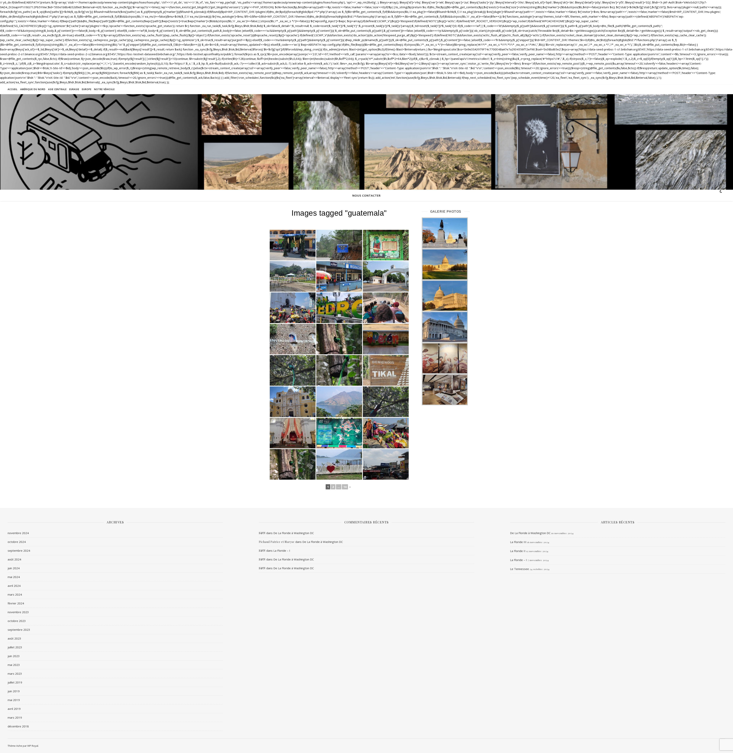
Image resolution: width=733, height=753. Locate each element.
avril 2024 (14, 586)
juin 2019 (14, 691)
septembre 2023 (19, 630)
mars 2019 (15, 717)
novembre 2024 (18, 533)
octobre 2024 (17, 542)
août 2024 (14, 559)
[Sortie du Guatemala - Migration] (339, 276)
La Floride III (518, 542)
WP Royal (32, 745)
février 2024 (16, 603)
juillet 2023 (15, 647)
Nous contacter (366, 195)
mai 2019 (14, 700)
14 (344, 487)
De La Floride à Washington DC (293, 533)
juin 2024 (14, 568)
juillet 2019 (15, 682)
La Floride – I (281, 550)
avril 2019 (14, 709)
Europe (86, 89)
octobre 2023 (17, 621)
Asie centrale (57, 89)
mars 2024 (15, 594)
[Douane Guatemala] (386, 464)
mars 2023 (15, 673)
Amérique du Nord (32, 89)
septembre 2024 (19, 550)
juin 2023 (14, 656)
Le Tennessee (519, 569)
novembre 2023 (18, 612)
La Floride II (518, 551)
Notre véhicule (104, 89)
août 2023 (14, 638)
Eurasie (74, 89)
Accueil (13, 89)
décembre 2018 (18, 726)
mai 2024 (14, 577)
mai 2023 (14, 665)
